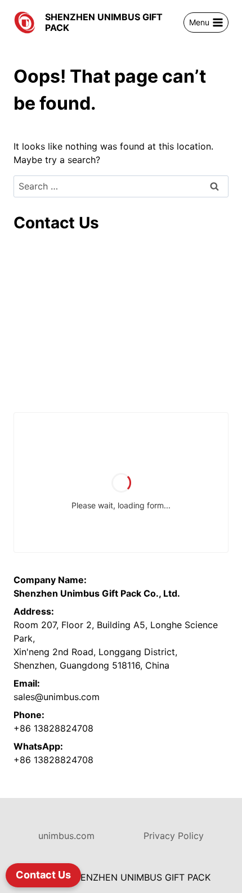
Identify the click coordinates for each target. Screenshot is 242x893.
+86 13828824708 (53, 728)
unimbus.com (66, 835)
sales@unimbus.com (57, 696)
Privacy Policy (174, 835)
